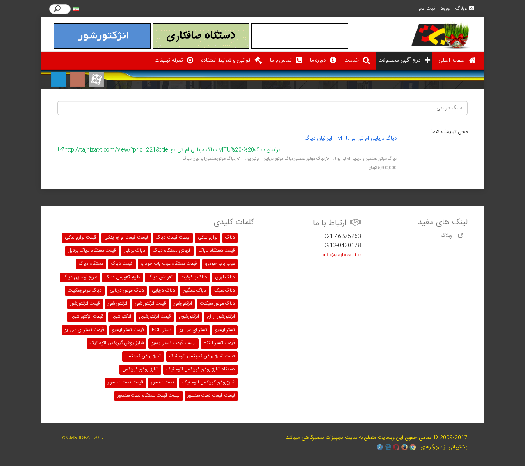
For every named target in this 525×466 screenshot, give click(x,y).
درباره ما (318, 60)
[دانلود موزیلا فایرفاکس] (404, 447)
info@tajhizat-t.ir (341, 254)
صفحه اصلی (451, 60)
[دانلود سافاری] (380, 447)
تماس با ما (281, 60)
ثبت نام (427, 8)
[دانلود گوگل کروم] (412, 447)
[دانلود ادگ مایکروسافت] (388, 447)
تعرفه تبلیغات (169, 60)
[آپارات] (96, 79)
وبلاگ (461, 8)
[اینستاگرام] (77, 79)
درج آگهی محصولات (399, 60)
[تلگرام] (58, 79)
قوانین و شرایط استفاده (225, 60)
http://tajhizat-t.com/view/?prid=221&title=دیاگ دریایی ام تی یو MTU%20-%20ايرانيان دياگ (173, 149)
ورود (445, 8)
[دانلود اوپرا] (396, 447)
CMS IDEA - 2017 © (83, 438)
